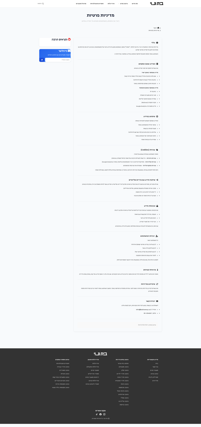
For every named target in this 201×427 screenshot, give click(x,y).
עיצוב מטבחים (123, 367)
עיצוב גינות (124, 384)
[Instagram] (104, 414)
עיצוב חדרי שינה (122, 377)
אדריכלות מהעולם (93, 367)
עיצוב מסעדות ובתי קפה (61, 377)
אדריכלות (111, 4)
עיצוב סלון (124, 370)
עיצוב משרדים (64, 370)
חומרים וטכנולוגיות (97, 4)
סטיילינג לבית (153, 377)
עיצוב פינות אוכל (122, 391)
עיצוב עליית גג (123, 401)
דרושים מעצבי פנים (92, 377)
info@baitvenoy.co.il (143, 310)
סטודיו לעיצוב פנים (92, 384)
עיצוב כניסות (124, 405)
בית (156, 363)
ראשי (155, 28)
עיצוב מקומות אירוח (62, 384)
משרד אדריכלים (93, 374)
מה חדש (135, 4)
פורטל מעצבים (81, 4)
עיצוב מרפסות (123, 387)
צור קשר (155, 367)
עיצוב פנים (124, 4)
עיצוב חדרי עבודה (63, 367)
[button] (41, 4)
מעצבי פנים (154, 370)
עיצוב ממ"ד (124, 398)
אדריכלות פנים (94, 381)
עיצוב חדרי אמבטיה (121, 381)
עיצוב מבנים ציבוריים (62, 381)
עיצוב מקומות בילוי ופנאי (60, 387)
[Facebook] (100, 414)
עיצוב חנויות (65, 374)
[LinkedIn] (97, 414)
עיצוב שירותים (123, 394)
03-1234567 (148, 313)
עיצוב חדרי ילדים (122, 374)
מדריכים (155, 381)
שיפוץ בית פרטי (123, 363)
